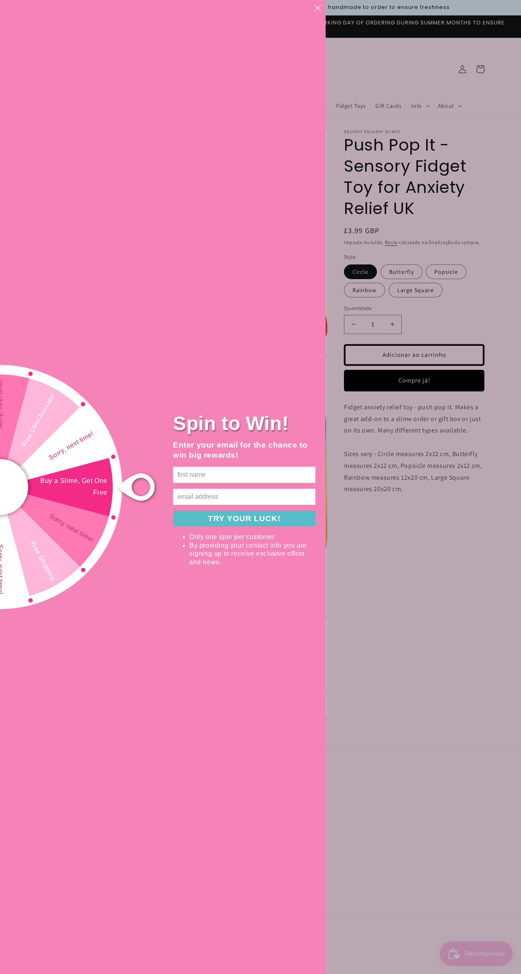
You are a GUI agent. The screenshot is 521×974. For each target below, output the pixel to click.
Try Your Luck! (244, 518)
